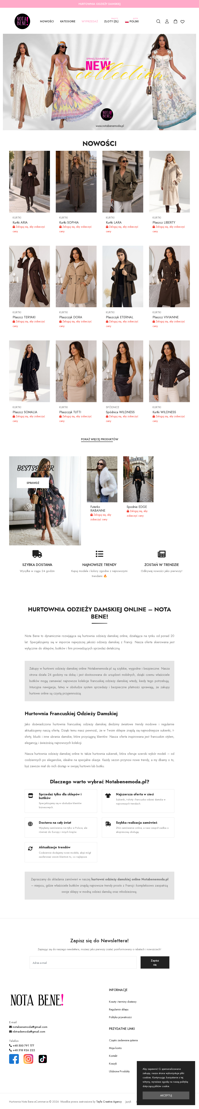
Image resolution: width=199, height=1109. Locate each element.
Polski (134, 21)
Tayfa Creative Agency (109, 1102)
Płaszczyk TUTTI (70, 412)
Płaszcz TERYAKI (24, 317)
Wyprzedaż (90, 21)
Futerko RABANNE (97, 509)
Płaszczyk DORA (70, 317)
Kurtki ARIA (20, 222)
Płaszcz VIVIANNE (166, 317)
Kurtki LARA (114, 222)
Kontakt (113, 1056)
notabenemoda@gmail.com (29, 1027)
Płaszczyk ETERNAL (119, 317)
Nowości (47, 21)
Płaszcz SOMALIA (25, 412)
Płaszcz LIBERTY (164, 222)
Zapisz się (155, 963)
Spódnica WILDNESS (120, 412)
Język (128, 1102)
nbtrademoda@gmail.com (28, 1032)
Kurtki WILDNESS (164, 412)
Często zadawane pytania (123, 1040)
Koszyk (113, 1064)
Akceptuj (166, 1095)
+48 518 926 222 (23, 1050)
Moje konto (115, 1048)
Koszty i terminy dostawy (122, 1002)
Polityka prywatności (120, 1017)
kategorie (67, 21)
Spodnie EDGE (137, 507)
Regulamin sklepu (118, 1009)
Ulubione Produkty (119, 1071)
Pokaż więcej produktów (99, 439)
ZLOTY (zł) (111, 21)
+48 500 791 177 (23, 1045)
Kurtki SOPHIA (69, 222)
